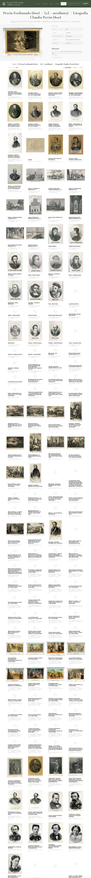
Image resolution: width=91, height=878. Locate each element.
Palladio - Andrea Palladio (55, 360)
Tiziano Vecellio (32, 332)
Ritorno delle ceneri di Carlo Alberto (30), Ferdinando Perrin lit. (75, 626)
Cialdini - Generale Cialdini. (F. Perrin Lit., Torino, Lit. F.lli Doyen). (54, 125)
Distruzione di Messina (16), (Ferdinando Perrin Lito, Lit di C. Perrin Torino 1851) (55, 539)
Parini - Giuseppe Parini (75, 275)
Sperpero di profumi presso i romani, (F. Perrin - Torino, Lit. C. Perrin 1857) (76, 783)
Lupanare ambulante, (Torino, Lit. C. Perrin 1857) (15, 769)
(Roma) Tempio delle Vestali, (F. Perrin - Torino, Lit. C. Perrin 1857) (75, 716)
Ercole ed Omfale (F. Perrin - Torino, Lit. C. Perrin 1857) (74, 701)
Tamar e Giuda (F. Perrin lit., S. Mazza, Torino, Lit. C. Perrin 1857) (35, 670)
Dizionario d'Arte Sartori (74, 3)
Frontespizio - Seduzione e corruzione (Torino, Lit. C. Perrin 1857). (35, 655)
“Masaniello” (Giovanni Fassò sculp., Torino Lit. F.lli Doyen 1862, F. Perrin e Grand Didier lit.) (55, 864)
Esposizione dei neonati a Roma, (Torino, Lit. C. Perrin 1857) (35, 783)
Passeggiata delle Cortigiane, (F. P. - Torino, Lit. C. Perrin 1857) (55, 768)
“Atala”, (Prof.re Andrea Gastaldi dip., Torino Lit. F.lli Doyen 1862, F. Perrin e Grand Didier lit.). (76, 864)
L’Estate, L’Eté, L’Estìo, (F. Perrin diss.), (55, 159)
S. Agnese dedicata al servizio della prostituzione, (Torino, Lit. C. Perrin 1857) (55, 814)
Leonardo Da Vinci (74, 303)
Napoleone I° (11, 360)
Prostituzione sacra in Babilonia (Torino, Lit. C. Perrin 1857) (54, 655)
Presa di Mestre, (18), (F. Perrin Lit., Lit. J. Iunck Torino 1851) (14, 569)
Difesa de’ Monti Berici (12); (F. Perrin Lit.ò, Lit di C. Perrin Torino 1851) (55, 509)
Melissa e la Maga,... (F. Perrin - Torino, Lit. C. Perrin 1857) (75, 686)
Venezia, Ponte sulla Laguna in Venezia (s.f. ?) (54, 189)
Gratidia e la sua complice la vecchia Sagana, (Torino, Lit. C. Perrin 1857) (55, 783)
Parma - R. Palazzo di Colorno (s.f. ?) (33, 189)
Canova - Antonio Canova (35, 360)
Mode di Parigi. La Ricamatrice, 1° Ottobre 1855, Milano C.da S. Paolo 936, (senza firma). (75, 639)
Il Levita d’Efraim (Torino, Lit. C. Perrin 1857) (75, 670)
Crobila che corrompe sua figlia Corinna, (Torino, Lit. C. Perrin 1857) (55, 686)
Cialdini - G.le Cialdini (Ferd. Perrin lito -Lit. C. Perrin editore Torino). (14, 125)
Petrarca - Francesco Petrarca (54, 274)
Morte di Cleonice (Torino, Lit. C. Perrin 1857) (55, 702)
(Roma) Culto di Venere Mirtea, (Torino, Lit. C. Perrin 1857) (14, 716)
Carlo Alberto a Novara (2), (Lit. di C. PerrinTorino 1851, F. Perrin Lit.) (55, 448)
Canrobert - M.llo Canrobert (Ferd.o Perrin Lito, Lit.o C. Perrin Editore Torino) (15, 93)
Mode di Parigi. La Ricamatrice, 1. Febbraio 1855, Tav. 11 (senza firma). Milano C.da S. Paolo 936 (35, 639)
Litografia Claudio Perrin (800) (59, 15)
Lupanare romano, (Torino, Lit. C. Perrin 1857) (35, 742)
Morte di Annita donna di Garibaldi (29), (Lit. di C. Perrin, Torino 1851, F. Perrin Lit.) (34, 625)
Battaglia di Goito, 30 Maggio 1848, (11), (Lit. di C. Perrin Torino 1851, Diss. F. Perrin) (15, 509)
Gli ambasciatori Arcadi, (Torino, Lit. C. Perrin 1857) (15, 702)
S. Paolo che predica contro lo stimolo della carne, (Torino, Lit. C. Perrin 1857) (34, 814)
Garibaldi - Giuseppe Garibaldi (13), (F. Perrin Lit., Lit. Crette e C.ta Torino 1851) (75, 509)
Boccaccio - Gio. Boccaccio (52, 389)
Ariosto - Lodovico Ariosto (15, 389)
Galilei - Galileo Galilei (14, 332)
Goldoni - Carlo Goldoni (34, 389)
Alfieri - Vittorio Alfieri (34, 275)
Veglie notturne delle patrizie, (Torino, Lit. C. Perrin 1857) (34, 768)
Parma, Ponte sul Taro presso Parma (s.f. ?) (75, 389)
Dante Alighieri (52, 246)
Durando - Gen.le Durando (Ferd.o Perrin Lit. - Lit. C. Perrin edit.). (55, 94)
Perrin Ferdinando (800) (21, 13)
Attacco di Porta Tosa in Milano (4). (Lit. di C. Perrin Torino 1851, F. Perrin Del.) (76, 448)
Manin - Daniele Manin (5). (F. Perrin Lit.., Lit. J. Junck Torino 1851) (15, 478)
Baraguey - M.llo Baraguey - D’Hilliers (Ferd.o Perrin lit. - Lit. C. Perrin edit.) (76, 94)
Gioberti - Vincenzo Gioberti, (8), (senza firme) (35, 569)
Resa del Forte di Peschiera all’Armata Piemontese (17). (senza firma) (34, 509)
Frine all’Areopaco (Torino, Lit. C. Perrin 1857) (15, 687)
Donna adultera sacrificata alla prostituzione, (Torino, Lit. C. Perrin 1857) (15, 743)
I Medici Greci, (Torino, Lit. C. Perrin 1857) (76, 769)
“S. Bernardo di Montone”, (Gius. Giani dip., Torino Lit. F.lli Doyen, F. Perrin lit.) (76, 833)
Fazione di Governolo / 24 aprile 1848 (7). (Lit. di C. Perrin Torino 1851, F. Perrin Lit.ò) (55, 477)
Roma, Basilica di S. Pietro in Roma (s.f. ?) (15, 245)
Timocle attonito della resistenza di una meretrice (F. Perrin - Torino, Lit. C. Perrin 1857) (35, 685)
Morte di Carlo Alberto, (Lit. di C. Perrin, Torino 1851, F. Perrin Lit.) (14, 626)
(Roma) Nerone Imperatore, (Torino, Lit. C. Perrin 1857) (55, 798)
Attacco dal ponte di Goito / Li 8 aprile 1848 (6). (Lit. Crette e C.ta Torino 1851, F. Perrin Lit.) (35, 477)
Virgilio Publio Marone (74, 246)
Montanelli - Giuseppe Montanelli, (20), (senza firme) (54, 569)
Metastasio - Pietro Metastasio (13, 303)
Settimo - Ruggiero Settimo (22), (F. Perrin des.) (14, 583)
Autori (51, 3)
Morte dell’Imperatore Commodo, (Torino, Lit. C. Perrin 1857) (75, 798)
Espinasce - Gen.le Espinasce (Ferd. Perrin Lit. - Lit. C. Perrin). (34, 125)
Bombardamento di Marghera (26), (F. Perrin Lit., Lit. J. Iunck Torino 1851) (34, 596)
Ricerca (63, 3)
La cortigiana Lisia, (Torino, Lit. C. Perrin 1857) (35, 702)
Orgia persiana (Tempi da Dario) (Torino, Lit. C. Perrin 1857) (76, 655)
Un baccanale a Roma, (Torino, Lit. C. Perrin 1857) (55, 717)
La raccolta (44, 3)
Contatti (57, 3)
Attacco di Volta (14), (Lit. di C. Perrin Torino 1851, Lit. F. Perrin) (15, 540)
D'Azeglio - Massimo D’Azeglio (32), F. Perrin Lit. (55, 626)
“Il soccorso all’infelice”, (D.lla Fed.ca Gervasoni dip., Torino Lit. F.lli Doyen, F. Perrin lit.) (15, 866)
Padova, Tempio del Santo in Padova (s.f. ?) (15, 218)
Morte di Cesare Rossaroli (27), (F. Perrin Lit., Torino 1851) (76, 597)
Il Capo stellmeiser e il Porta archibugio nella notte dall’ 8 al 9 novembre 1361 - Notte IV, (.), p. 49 (35, 419)
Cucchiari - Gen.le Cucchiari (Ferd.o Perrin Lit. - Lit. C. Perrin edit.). (34, 94)
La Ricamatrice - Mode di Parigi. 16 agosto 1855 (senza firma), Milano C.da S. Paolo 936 (55, 639)
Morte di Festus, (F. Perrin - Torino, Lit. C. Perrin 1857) (15, 784)
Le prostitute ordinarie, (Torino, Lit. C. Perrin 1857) (76, 742)
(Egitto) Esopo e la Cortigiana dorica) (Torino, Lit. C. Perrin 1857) (15, 670)
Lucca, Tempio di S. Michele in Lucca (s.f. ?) (34, 218)
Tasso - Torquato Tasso (75, 360)
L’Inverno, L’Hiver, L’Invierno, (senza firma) (75, 159)
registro (81, 67)
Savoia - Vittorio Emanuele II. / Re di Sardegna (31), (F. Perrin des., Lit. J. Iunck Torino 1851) (55, 582)
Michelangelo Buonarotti (55, 332)
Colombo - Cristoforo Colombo (34, 303)
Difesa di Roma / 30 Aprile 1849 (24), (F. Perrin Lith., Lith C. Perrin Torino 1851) (15, 597)
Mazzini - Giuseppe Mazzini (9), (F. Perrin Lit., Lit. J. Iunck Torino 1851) (76, 583)
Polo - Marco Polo (53, 303)
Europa (30, 159)
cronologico (68, 67)
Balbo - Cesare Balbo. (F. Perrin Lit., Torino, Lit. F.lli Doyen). (75, 125)
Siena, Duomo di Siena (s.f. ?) (55, 218)
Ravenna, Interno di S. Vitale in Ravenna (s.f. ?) (75, 218)
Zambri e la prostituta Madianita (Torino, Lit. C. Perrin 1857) (54, 670)
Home (38, 3)
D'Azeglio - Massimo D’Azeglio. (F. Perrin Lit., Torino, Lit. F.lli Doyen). (14, 156)
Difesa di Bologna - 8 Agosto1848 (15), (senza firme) (34, 540)
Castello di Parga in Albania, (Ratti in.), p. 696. (55, 419)
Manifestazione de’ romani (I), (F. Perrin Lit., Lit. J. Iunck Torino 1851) (35, 448)
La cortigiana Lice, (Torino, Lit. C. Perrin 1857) (15, 799)
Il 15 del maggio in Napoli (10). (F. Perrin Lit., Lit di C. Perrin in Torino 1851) (75, 478)
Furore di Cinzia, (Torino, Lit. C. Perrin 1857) (34, 799)
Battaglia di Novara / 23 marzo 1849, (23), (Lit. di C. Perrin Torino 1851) (35, 583)
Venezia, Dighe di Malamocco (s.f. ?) (33, 245)
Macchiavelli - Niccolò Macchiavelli (75, 332)
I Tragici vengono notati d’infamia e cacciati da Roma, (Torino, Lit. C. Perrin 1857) (14, 830)
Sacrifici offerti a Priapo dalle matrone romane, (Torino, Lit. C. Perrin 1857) (35, 716)
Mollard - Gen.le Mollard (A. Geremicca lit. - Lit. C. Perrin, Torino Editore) (14, 187)
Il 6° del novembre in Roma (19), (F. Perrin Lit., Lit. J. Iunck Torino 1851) (75, 540)
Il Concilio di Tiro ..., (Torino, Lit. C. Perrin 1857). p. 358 (76, 814)
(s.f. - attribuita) (56, 13)
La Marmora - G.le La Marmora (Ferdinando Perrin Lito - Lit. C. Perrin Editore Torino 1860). (34, 864)
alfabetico (75, 67)
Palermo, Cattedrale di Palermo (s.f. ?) (75, 189)
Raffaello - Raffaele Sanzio (13, 421)
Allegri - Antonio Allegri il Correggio (14, 274)
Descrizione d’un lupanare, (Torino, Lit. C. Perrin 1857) (55, 742)
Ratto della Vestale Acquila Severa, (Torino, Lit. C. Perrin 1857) (14, 814)
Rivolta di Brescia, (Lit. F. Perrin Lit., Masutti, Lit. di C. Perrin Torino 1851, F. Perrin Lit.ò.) (14, 640)
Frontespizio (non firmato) (15, 449)
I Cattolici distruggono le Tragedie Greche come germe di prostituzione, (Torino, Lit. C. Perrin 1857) (35, 830)
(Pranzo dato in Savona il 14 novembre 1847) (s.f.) (75, 418)
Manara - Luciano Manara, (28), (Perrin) (55, 597)
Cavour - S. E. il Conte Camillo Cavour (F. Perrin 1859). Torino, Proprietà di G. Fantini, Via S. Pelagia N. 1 (55, 832)
